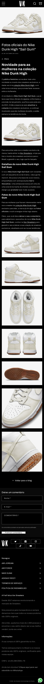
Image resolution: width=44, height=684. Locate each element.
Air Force (7, 568)
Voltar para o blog (23, 480)
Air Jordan (8, 563)
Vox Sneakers (17, 681)
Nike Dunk (7, 573)
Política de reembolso (14, 588)
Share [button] (6, 59)
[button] (3, 3)
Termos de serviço (12, 583)
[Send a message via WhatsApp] (40, 680)
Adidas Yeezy (8, 578)
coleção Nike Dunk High (24, 85)
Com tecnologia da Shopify (28, 681)
